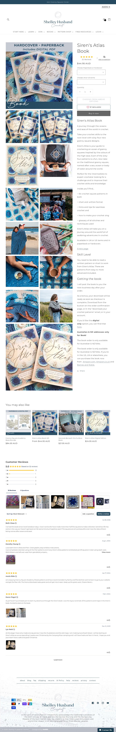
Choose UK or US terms (86, 78)
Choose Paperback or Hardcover (89, 68)
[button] (8, 19)
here (79, 327)
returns (51, 680)
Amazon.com (89, 362)
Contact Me (106, 730)
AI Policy (60, 680)
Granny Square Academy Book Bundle (16, 439)
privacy (84, 680)
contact (92, 680)
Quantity (80, 87)
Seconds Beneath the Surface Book (70, 439)
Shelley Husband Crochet (18, 729)
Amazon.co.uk (103, 362)
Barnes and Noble (85, 365)
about (22, 680)
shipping (42, 680)
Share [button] (82, 371)
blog (29, 680)
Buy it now (94, 113)
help (68, 680)
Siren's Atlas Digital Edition (95, 438)
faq (34, 680)
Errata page (82, 249)
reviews (75, 680)
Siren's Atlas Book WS (40, 438)
